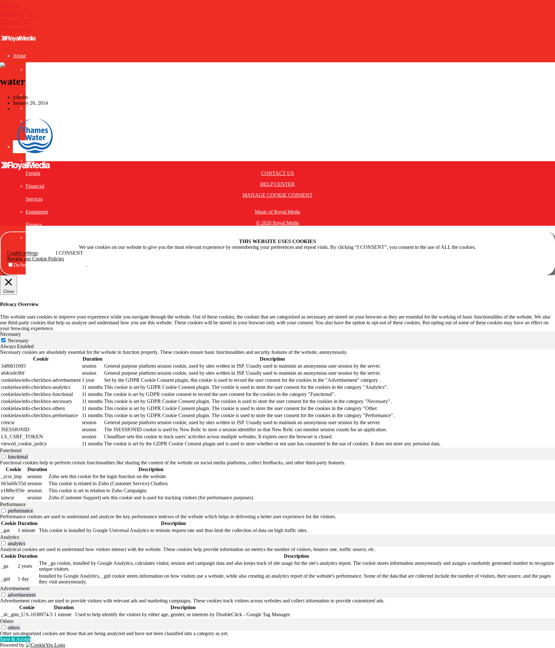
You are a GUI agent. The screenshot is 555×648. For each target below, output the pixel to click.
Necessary (18, 340)
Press (31, 82)
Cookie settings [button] (22, 253)
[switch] (3, 456)
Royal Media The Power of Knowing (18, 17)
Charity (33, 108)
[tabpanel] (277, 398)
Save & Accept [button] (15, 639)
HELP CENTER (277, 184)
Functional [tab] (11, 450)
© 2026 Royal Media (277, 222)
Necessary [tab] (10, 334)
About (19, 55)
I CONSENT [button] (69, 253)
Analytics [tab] (9, 537)
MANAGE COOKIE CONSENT (277, 195)
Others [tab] (6, 621)
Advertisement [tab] (15, 588)
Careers (33, 95)
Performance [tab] (13, 504)
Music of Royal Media (277, 212)
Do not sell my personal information (49, 265)
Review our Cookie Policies (35, 258)
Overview (36, 69)
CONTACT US (277, 173)
